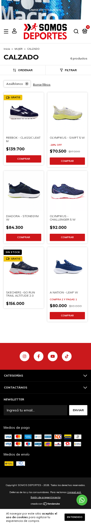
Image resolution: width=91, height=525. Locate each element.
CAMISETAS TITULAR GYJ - (45, 9)
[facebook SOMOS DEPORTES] (38, 356)
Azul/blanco (14, 84)
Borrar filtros (41, 84)
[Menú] (7, 31)
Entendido (75, 517)
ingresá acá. (74, 492)
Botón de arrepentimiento (45, 497)
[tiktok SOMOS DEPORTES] (67, 356)
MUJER (19, 48)
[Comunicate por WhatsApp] (81, 500)
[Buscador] (76, 31)
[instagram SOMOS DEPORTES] (24, 356)
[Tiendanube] (45, 504)
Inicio (7, 48)
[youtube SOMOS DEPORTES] (53, 356)
